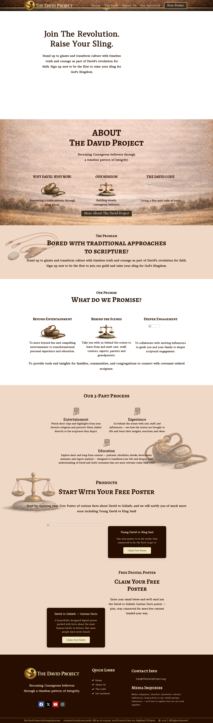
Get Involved (150, 5)
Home (96, 5)
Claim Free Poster (76, 640)
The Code (111, 5)
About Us (129, 5)
